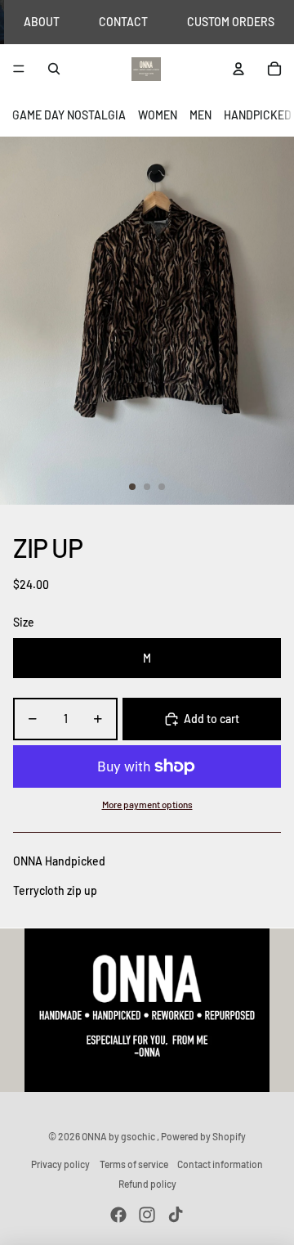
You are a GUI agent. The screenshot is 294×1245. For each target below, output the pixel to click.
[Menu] (19, 69)
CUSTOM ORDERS (230, 22)
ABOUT (42, 22)
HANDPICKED (258, 115)
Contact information (220, 1164)
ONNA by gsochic (119, 1136)
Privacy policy (60, 1164)
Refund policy (147, 1183)
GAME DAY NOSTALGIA (69, 115)
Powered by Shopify (203, 1136)
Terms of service (134, 1164)
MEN (200, 115)
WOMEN (157, 115)
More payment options (147, 804)
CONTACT (123, 22)
